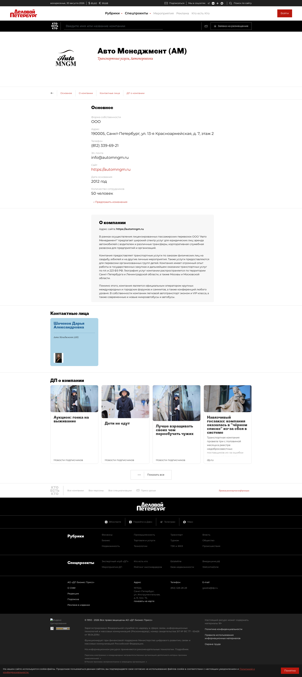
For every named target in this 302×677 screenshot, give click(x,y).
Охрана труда (213, 644)
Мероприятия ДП (112, 567)
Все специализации (120, 490)
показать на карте (144, 601)
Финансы (107, 534)
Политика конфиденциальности (223, 629)
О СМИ (71, 588)
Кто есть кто (141, 561)
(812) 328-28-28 (179, 588)
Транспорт (177, 534)
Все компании (75, 490)
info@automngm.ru (110, 157)
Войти (285, 13)
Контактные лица (110, 93)
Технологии (140, 546)
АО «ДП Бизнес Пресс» (80, 582)
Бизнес (106, 540)
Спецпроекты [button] (137, 13)
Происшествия (211, 546)
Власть (206, 534)
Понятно (290, 670)
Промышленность (144, 534)
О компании (86, 93)
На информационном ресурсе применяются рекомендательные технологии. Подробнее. (137, 649)
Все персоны (96, 490)
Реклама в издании (78, 605)
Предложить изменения (111, 201)
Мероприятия (163, 13)
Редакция (73, 593)
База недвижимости (182, 567)
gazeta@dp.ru (210, 588)
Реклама (182, 13)
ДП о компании (136, 93)
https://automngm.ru (111, 169)
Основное (66, 93)
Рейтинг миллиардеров (148, 567)
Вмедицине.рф (211, 561)
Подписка (73, 599)
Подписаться (176, 3)
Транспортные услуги (113, 58)
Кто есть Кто (201, 13)
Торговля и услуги (144, 540)
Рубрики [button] (113, 13)
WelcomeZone (210, 567)
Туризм (175, 540)
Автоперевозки (142, 58)
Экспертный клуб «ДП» (115, 561)
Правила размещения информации (234, 490)
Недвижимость (111, 546)
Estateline (176, 561)
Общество (208, 540)
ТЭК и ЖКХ (177, 546)
